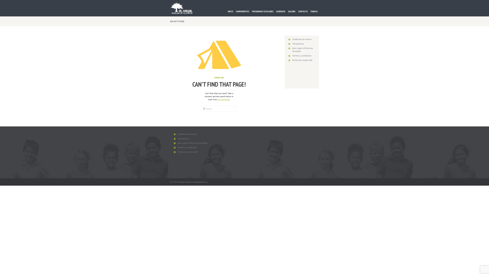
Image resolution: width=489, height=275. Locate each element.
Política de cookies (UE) (302, 60)
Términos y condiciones (301, 55)
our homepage (224, 99)
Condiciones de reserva (301, 39)
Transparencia (298, 43)
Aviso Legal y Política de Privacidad (192, 143)
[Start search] (204, 109)
